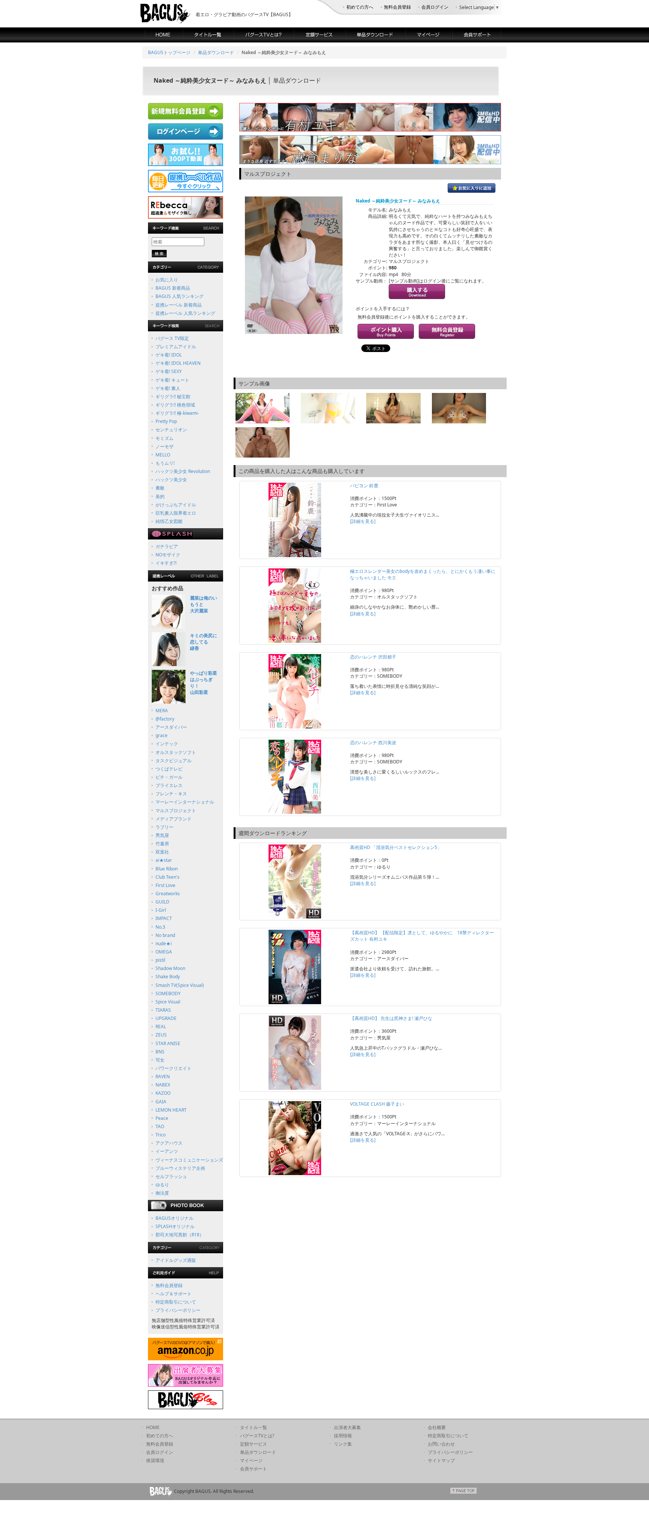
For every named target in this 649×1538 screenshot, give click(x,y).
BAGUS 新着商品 (172, 288)
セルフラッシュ (171, 1176)
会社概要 (437, 1427)
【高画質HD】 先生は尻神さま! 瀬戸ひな (391, 1018)
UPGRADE (166, 1018)
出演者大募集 (347, 1427)
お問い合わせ (441, 1444)
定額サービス (253, 1444)
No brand (165, 935)
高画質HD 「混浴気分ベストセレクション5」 (396, 847)
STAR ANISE (167, 1043)
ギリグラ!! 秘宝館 (172, 396)
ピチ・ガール (169, 777)
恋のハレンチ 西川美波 (373, 742)
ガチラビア (166, 546)
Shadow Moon (170, 968)
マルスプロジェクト (175, 810)
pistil (160, 960)
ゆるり (162, 1184)
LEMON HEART (171, 1110)
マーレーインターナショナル (184, 802)
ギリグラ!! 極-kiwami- (177, 413)
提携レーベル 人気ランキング (185, 313)
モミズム (164, 438)
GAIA (160, 1101)
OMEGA (163, 952)
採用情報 (343, 1435)
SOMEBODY (168, 993)
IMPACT (163, 918)
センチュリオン (171, 429)
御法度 (162, 1193)
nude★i (163, 943)
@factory (164, 719)
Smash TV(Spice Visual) (179, 985)
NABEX (162, 1085)
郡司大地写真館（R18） (179, 1234)
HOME (153, 1427)
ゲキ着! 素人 (167, 388)
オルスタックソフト (175, 752)
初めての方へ (359, 7)
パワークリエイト (173, 1068)
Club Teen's (167, 877)
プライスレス (169, 785)
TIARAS (163, 1010)
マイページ (251, 1460)
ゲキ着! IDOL (168, 355)
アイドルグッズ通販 (175, 1260)
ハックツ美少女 (171, 479)
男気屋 (162, 835)
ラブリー (164, 827)
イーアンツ (166, 1151)
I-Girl (160, 910)
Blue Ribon (166, 869)
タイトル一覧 (253, 1427)
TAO (159, 1126)
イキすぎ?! (166, 563)
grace (161, 735)
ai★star (163, 860)
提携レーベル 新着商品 (178, 305)
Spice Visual (167, 1002)
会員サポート (253, 1468)
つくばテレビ (169, 769)
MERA (161, 710)
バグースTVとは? (257, 1435)
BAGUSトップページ (169, 52)
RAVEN (162, 1076)
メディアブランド (173, 819)
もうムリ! (165, 463)
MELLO (162, 455)
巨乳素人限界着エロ (175, 513)
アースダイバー (171, 727)
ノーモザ (164, 446)
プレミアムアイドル (175, 346)
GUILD (162, 902)
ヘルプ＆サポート (173, 1293)
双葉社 (162, 852)
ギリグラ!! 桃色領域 (175, 405)
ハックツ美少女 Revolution (182, 471)
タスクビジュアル (173, 760)
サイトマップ (441, 1460)
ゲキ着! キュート (172, 380)
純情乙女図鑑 (169, 521)
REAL (160, 1026)
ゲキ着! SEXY (168, 371)
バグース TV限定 (172, 338)
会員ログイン (434, 7)
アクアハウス (169, 1143)
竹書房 (162, 843)
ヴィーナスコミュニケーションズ (189, 1160)
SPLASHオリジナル (175, 1226)
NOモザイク (167, 554)
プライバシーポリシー (178, 1310)
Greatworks (167, 893)
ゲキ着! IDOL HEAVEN (178, 363)
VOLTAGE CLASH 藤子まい (377, 1104)
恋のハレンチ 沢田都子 (373, 657)
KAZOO (163, 1093)
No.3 (160, 927)
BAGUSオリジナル (174, 1218)
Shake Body (167, 976)
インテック (166, 743)
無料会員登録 (397, 7)
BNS (160, 1051)
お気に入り (166, 279)
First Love (165, 885)
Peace (161, 1118)
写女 (160, 1060)
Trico (160, 1135)
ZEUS (161, 1035)
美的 (160, 496)
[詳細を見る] (363, 521)
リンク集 (343, 1444)
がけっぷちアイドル (175, 505)
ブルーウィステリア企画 (180, 1168)
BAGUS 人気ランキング (179, 296)
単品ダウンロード (216, 52)
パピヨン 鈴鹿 (364, 485)
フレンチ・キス (171, 793)
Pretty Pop (166, 421)
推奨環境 (155, 1460)
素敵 (160, 488)
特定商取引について (175, 1302)
